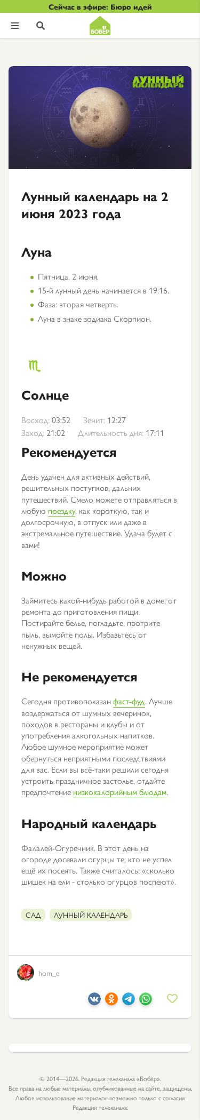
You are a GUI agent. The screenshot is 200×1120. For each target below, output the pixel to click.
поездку (61, 510)
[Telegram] (128, 1002)
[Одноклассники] (111, 1002)
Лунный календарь (90, 914)
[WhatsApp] (145, 1002)
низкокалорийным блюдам (119, 791)
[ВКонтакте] (94, 1002)
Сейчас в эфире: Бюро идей (100, 6)
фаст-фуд (129, 701)
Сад (33, 914)
